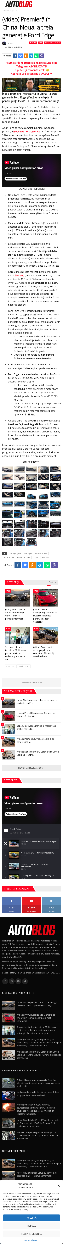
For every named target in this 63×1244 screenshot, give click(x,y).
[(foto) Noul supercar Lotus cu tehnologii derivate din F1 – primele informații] (17, 598)
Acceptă (31, 1217)
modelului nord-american (27, 131)
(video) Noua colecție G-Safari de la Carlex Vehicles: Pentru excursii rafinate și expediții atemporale (39, 1054)
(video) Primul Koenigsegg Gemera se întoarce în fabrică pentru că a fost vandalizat (36, 1017)
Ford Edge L (28, 554)
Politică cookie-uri (30, 1240)
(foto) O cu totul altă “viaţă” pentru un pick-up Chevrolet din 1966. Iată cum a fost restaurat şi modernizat (38, 1123)
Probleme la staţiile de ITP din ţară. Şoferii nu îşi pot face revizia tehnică (38, 1094)
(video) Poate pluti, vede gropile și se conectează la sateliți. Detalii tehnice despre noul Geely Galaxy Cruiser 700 (39, 1042)
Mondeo (19, 275)
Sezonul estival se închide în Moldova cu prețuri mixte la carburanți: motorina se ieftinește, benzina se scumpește (36, 1030)
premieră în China (23, 557)
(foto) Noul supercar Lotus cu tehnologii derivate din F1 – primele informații (37, 1004)
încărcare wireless (41, 554)
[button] (58, 1185)
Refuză (31, 1225)
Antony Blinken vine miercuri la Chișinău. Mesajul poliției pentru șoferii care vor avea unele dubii (38, 1082)
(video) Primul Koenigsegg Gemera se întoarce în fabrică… (36, 714)
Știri (40, 43)
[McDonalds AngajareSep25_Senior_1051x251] (31, 84)
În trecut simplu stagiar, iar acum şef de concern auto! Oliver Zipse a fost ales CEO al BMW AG (38, 1135)
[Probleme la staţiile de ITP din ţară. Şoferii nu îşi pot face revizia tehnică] (8, 1095)
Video (33, 43)
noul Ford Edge (9, 557)
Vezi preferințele (31, 1233)
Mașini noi (49, 43)
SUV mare (45, 557)
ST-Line (35, 557)
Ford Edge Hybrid (15, 554)
